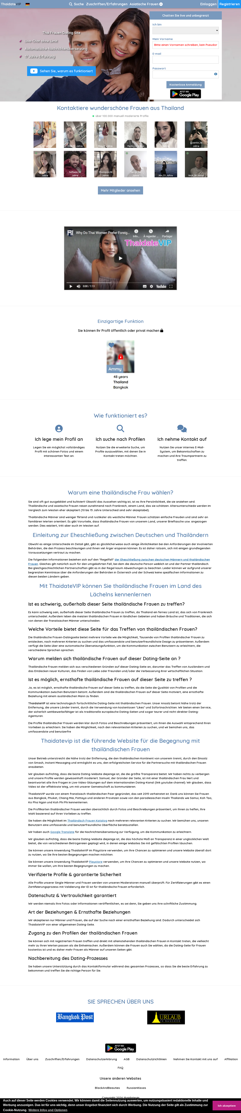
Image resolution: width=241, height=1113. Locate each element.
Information (11, 1059)
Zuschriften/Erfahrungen (62, 1059)
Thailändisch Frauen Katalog (87, 820)
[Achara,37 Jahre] (166, 134)
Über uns (32, 1059)
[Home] (11, 4)
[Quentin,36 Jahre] (196, 134)
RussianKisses (136, 1088)
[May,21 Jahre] (105, 134)
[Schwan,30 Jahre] (75, 164)
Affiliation (231, 1059)
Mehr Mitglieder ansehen (120, 190)
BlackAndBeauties (107, 1088)
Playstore (95, 861)
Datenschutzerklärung (101, 1059)
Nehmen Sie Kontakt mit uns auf (195, 1059)
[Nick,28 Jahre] (196, 164)
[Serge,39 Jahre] (135, 164)
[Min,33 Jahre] (166, 164)
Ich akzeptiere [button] (227, 1105)
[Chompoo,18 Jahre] (105, 164)
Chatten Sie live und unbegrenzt (185, 15)
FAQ (120, 1067)
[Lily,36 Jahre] (45, 134)
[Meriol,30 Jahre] (45, 164)
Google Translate (62, 832)
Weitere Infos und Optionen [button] (47, 1110)
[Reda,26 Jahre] (135, 134)
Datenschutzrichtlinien (151, 1059)
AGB (127, 1059)
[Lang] (28, 4)
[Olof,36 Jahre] (75, 134)
